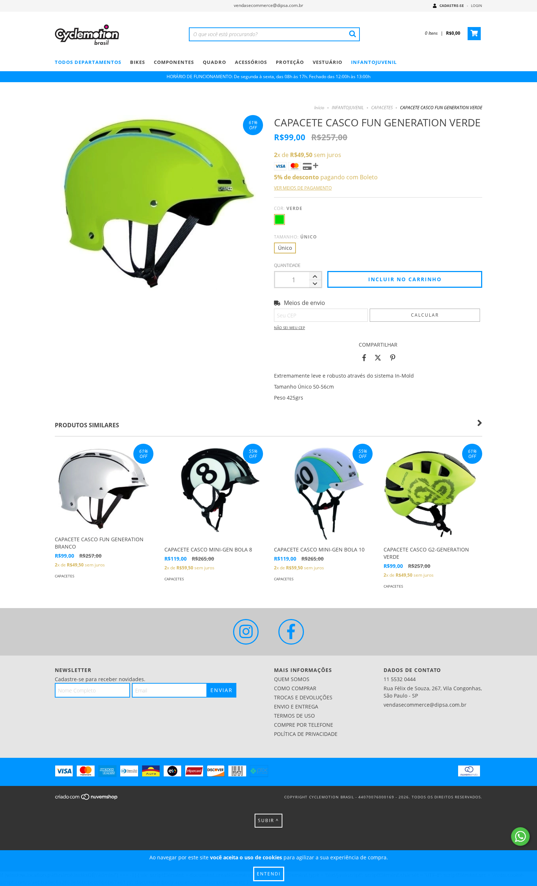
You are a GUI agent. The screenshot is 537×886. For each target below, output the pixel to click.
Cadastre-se (451, 5)
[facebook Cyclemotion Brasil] (291, 632)
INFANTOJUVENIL (374, 62)
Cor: (288, 208)
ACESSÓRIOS (251, 62)
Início (319, 107)
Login (476, 5)
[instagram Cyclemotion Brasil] (246, 632)
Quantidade (287, 265)
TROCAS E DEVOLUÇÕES (303, 697)
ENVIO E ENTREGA (296, 706)
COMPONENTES (174, 62)
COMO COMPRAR (295, 688)
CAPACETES (382, 107)
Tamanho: (295, 237)
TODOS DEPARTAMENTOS (88, 62)
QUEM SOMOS (291, 679)
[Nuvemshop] (87, 799)
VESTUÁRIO (327, 62)
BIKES (137, 62)
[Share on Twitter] (378, 357)
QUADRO (214, 62)
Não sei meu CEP (289, 327)
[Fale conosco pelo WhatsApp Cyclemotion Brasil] (520, 836)
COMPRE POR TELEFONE (303, 724)
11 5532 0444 (400, 679)
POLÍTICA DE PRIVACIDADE (306, 733)
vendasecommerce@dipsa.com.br (268, 5)
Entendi (269, 874)
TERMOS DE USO (294, 715)
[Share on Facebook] (364, 357)
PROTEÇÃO (290, 62)
